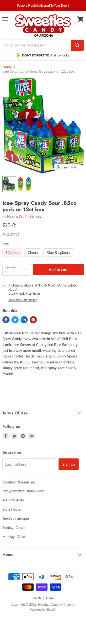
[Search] (77, 45)
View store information (22, 300)
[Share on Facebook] (6, 319)
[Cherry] (34, 258)
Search (36, 598)
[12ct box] (13, 258)
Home (7, 67)
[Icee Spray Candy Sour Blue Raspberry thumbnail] (28, 184)
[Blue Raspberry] (59, 258)
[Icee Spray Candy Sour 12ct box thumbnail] (9, 184)
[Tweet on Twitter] (15, 319)
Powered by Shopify (43, 609)
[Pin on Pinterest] (33, 319)
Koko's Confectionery (24, 216)
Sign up (68, 464)
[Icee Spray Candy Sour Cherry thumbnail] (20, 184)
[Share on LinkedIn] (24, 319)
